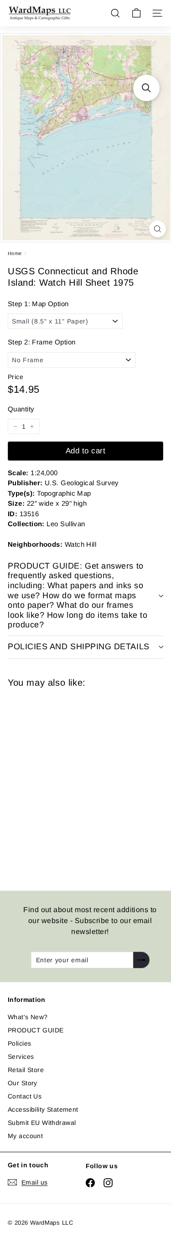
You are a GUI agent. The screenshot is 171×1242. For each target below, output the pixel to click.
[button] (146, 88)
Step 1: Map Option (38, 304)
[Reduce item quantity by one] (15, 426)
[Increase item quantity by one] (32, 426)
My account (25, 1135)
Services (21, 1056)
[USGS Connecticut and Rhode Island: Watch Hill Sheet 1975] (72, 783)
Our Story (22, 1083)
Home (15, 253)
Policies (19, 1043)
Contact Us (24, 1096)
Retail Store (26, 1069)
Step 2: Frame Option (41, 342)
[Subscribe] (141, 960)
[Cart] (136, 13)
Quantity (21, 409)
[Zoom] (157, 229)
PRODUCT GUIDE (35, 1030)
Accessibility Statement (43, 1109)
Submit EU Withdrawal (42, 1122)
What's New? (28, 1017)
